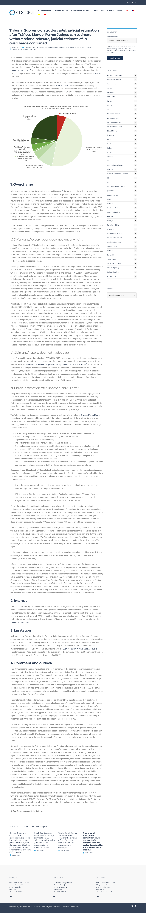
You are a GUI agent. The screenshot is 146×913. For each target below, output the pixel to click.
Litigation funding (113, 212)
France (109, 152)
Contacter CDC (132, 2)
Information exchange (115, 165)
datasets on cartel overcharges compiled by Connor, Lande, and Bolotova (55, 364)
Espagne (73, 47)
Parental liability (113, 225)
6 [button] (74, 272)
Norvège (110, 221)
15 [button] (63, 618)
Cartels (109, 101)
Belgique (110, 92)
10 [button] (17, 370)
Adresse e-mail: (112, 37)
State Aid (110, 255)
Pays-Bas (110, 216)
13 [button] (44, 615)
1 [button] (43, 57)
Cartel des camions (84, 47)
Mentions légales (46, 907)
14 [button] (80, 615)
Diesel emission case (114, 127)
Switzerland (111, 259)
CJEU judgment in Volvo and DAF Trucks (80, 649)
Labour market (112, 195)
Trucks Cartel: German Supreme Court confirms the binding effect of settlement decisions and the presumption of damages (68, 840)
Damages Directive (31, 47)
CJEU (109, 109)
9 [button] (92, 367)
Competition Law (113, 118)
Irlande (109, 178)
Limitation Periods (51, 47)
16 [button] (98, 648)
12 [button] (91, 493)
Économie (110, 135)
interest (98, 73)
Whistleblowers (112, 276)
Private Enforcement (114, 238)
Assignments (111, 84)
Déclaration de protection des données (65, 907)
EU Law (109, 144)
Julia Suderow (19, 49)
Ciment (109, 105)
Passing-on (111, 229)
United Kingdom (113, 272)
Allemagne (111, 161)
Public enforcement (114, 242)
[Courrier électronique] (10, 896)
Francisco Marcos (63, 85)
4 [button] (62, 191)
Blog (102, 10)
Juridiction (111, 191)
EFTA (109, 139)
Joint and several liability (116, 186)
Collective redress (113, 114)
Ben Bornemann (32, 49)
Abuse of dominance (114, 75)
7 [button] (48, 285)
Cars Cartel (111, 97)
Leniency (110, 199)
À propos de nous (61, 10)
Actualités (110, 10)
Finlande (110, 148)
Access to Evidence (114, 80)
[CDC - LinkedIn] (132, 906)
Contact (120, 10)
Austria (109, 88)
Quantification (64, 47)
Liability (110, 204)
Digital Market (112, 131)
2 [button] (30, 70)
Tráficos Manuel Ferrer (20, 70)
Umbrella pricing (113, 268)
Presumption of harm (114, 233)
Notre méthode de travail (80, 10)
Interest (42, 47)
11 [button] (74, 380)
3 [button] (64, 91)
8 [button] (86, 364)
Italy (108, 182)
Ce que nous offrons (44, 10)
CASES (95, 10)
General (110, 157)
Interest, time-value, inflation (117, 174)
